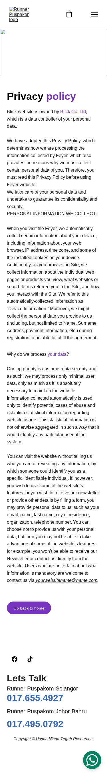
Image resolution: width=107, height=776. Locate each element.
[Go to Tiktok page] (30, 659)
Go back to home (29, 608)
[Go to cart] (69, 14)
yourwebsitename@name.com (66, 580)
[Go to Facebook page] (14, 659)
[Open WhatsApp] (92, 760)
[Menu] (94, 14)
